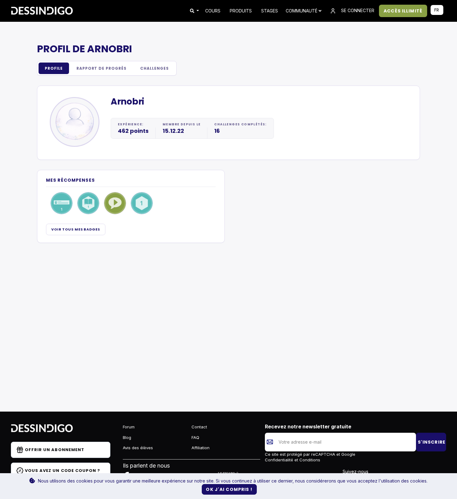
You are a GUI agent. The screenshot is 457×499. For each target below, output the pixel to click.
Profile (54, 68)
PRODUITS (241, 10)
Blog (127, 437)
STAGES (269, 10)
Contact (199, 426)
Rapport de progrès (101, 68)
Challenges (154, 68)
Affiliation (201, 447)
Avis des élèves (138, 447)
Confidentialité (279, 459)
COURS (212, 10)
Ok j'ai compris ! (229, 489)
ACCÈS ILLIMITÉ (403, 11)
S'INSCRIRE (431, 442)
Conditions (309, 459)
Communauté (302, 10)
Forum (129, 426)
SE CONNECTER (357, 10)
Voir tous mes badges (75, 229)
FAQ (195, 437)
